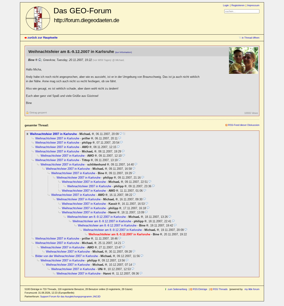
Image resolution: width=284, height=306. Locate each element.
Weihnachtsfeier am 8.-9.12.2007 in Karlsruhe (96, 216)
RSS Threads (220, 289)
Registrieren (238, 5)
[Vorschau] (121, 134)
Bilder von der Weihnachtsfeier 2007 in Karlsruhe (66, 256)
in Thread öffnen (250, 37)
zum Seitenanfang (177, 289)
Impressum (253, 5)
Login (226, 5)
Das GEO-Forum (86, 14)
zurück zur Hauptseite (42, 37)
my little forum (252, 289)
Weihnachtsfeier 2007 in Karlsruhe (53, 134)
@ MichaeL (118, 60)
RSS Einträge (200, 289)
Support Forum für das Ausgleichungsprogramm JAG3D (70, 296)
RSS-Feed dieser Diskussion (243, 125)
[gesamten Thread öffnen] (124, 134)
